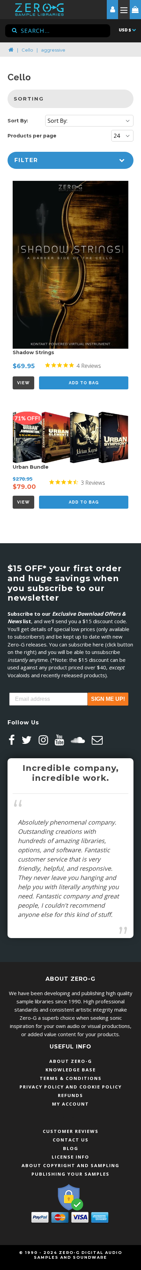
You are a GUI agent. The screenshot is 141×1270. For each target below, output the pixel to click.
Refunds (70, 1095)
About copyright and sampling (70, 1165)
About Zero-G (70, 1061)
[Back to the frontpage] (11, 50)
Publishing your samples (70, 1174)
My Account (70, 1104)
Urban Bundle (31, 467)
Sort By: (18, 121)
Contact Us (71, 1140)
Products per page (32, 136)
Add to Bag (84, 382)
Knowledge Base (71, 1070)
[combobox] (57, 30)
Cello (27, 50)
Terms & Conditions (71, 1078)
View (23, 382)
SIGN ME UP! (108, 699)
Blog (70, 1148)
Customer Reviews (71, 1131)
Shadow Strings (33, 352)
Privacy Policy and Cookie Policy (71, 1087)
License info (70, 1157)
